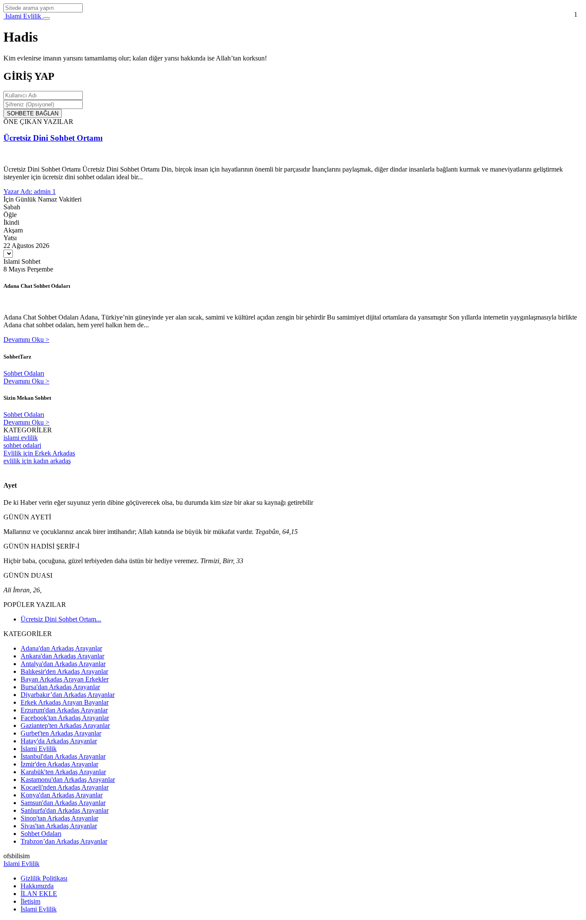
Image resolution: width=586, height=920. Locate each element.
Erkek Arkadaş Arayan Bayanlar (65, 702)
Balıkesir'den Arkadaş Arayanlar (64, 671)
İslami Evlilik (39, 748)
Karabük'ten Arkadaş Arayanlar (63, 771)
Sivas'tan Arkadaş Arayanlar (59, 826)
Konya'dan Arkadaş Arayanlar (62, 795)
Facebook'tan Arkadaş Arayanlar (65, 717)
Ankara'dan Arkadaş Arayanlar (62, 656)
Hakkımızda (37, 886)
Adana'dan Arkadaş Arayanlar (61, 648)
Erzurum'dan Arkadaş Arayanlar (64, 710)
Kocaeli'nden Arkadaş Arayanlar (65, 787)
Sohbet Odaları (23, 373)
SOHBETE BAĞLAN (32, 113)
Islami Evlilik (23, 16)
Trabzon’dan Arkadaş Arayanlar (64, 841)
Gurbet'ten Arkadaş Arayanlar (61, 733)
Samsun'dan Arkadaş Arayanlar (63, 802)
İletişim (30, 901)
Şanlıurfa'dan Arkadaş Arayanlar (65, 810)
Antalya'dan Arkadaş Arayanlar (63, 663)
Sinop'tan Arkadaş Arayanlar (59, 818)
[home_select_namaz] (8, 254)
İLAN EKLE (39, 893)
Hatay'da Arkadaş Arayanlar (59, 741)
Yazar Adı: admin (27, 191)
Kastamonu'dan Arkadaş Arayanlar (68, 779)
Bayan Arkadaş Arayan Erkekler (65, 679)
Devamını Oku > (26, 339)
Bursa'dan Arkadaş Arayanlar (60, 687)
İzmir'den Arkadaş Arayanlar (59, 764)
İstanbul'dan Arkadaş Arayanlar (63, 756)
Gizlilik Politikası (44, 878)
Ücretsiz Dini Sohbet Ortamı (53, 137)
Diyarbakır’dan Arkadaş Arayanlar (68, 694)
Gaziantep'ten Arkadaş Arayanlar (65, 725)
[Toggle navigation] (46, 18)
